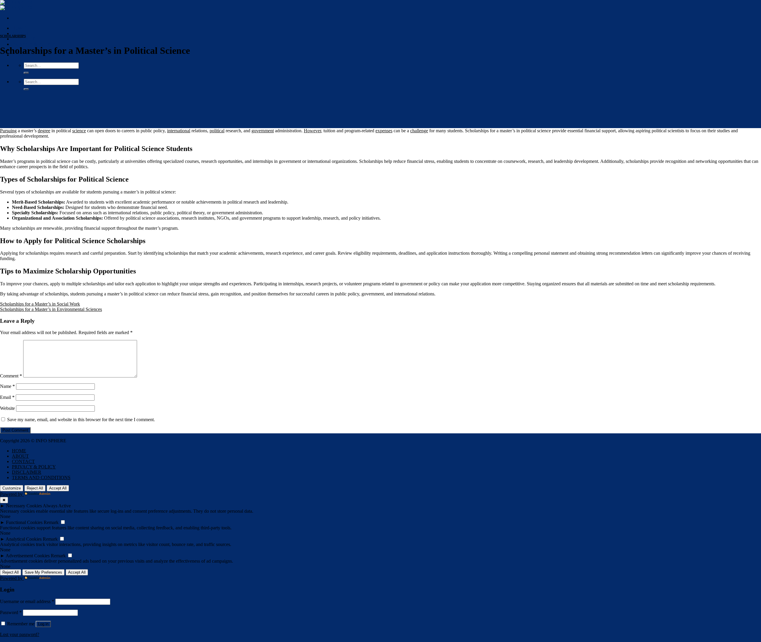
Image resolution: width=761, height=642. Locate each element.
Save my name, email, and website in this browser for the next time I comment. (81, 419)
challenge (419, 130)
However (312, 130)
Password (11, 612)
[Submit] (26, 73)
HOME (19, 28)
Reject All (35, 488)
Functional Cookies (24, 522)
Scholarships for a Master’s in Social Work (40, 303)
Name (7, 386)
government (262, 130)
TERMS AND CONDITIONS (41, 477)
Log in (43, 624)
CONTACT (23, 38)
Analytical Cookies (24, 539)
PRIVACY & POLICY (34, 44)
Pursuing (8, 130)
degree (44, 130)
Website (7, 408)
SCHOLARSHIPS (13, 36)
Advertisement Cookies (28, 555)
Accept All (58, 488)
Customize (11, 488)
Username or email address (27, 601)
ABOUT (20, 33)
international (178, 130)
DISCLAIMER (26, 472)
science (79, 130)
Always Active (57, 505)
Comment (11, 375)
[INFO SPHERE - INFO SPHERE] (17, 5)
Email (7, 397)
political (217, 130)
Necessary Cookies (24, 505)
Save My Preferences (43, 572)
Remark (51, 522)
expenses (383, 130)
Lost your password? (19, 634)
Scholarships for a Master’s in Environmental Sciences (51, 309)
